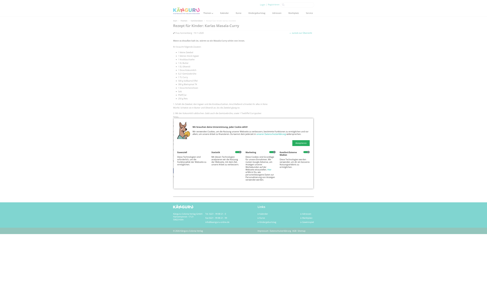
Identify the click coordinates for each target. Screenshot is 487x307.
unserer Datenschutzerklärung (271, 134)
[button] (301, 143)
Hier (269, 169)
